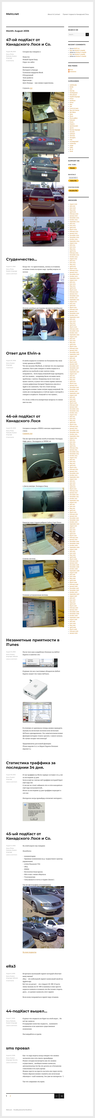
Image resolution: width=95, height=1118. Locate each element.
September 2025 (74, 222)
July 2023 (72, 261)
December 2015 (74, 409)
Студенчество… (21, 259)
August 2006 (73, 619)
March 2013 (73, 467)
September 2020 (74, 317)
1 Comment (9, 367)
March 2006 (73, 629)
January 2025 (73, 233)
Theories (72, 136)
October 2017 (73, 370)
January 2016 (73, 407)
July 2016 (72, 397)
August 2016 (73, 395)
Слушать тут (27, 433)
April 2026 (73, 212)
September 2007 (74, 594)
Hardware (73, 100)
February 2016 (74, 405)
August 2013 (73, 457)
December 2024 (74, 235)
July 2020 (72, 319)
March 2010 (73, 535)
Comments (72, 71)
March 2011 (73, 512)
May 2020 (72, 323)
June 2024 (73, 247)
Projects (72, 124)
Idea (71, 104)
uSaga (71, 145)
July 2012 (72, 481)
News (7, 54)
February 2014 (74, 448)
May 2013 (72, 463)
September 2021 (74, 300)
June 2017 (72, 378)
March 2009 (73, 559)
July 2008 (72, 574)
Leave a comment (11, 273)
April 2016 (73, 401)
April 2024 (73, 251)
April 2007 (73, 604)
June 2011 (72, 506)
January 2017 (73, 385)
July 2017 (72, 376)
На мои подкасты (29, 952)
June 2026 (73, 208)
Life (71, 106)
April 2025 (73, 227)
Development (74, 93)
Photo (12, 54)
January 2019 (73, 350)
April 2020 (73, 325)
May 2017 (72, 379)
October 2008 (74, 569)
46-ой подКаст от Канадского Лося (23, 418)
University (73, 143)
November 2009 (74, 543)
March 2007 (73, 606)
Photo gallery (73, 118)
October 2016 (73, 391)
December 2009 (74, 541)
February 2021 (74, 309)
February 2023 (74, 270)
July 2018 (72, 358)
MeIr (71, 50)
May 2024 (72, 249)
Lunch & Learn (74, 108)
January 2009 (74, 563)
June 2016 (73, 399)
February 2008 (74, 584)
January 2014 (73, 450)
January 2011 (73, 516)
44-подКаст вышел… (26, 1011)
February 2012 (74, 491)
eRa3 (11, 966)
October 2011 (73, 498)
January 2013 (73, 471)
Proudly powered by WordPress (23, 1110)
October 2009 (74, 545)
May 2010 (72, 532)
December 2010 (74, 518)
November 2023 (74, 255)
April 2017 (73, 381)
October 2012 (73, 475)
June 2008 (73, 576)
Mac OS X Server (74, 110)
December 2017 (74, 366)
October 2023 (73, 257)
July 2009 (72, 551)
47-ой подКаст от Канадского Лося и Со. (28, 42)
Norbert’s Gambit (80, 50)
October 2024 (74, 239)
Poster (71, 122)
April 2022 (73, 288)
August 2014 (73, 438)
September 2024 (74, 241)
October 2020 (74, 315)
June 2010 (72, 530)
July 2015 (72, 417)
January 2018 (73, 364)
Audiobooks (73, 85)
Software (15, 656)
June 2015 (72, 418)
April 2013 (73, 465)
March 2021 (73, 307)
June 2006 (73, 623)
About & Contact (54, 14)
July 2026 (72, 206)
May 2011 (72, 508)
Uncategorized (74, 141)
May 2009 (73, 555)
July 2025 (72, 223)
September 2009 (74, 547)
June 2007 (73, 600)
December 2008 (74, 565)
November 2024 (74, 237)
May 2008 (72, 578)
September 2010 (74, 524)
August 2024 (73, 243)
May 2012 (72, 485)
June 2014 (72, 442)
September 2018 (74, 354)
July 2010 (72, 528)
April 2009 (73, 557)
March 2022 (73, 290)
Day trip (72, 91)
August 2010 (73, 526)
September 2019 (74, 335)
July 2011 (72, 504)
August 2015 (73, 415)
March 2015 (73, 424)
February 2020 (74, 329)
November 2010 (74, 520)
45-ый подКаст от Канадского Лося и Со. (28, 836)
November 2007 (74, 590)
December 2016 (74, 387)
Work (71, 151)
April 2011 (72, 510)
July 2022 (72, 282)
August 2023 (73, 259)
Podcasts (9, 56)
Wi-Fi (71, 149)
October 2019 (73, 333)
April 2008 (73, 580)
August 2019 (73, 337)
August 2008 (73, 573)
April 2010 (73, 534)
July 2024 (72, 245)
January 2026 (74, 216)
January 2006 (74, 633)
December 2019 (74, 331)
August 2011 (73, 502)
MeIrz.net (12, 14)
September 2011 (74, 500)
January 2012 (73, 493)
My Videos (73, 112)
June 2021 (72, 303)
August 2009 (73, 549)
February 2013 (74, 469)
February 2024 (74, 253)
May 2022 (72, 286)
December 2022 (74, 274)
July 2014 (72, 440)
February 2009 (74, 561)
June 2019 (73, 340)
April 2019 (73, 344)
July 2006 (72, 621)
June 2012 (72, 483)
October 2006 (74, 615)
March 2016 (73, 403)
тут (31, 88)
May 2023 (72, 264)
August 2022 (73, 280)
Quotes (72, 128)
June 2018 (72, 360)
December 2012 (74, 473)
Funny (71, 98)
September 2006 (74, 617)
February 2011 (74, 514)
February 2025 (74, 231)
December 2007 (74, 588)
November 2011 (74, 496)
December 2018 (74, 352)
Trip (71, 139)
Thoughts (73, 137)
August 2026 (73, 204)
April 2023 (73, 266)
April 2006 (73, 627)
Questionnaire (74, 126)
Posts (71, 69)
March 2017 (73, 383)
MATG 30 (76, 48)
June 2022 (73, 284)
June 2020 (73, 321)
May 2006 (73, 625)
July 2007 (72, 598)
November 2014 (74, 432)
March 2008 (73, 582)
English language (75, 97)
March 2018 (73, 362)
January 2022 (73, 294)
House (71, 102)
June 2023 (73, 262)
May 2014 (72, 444)
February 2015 (74, 426)
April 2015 (73, 422)
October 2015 (73, 413)
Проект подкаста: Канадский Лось (76, 14)
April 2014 (73, 446)
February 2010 (74, 537)
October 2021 (73, 298)
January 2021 (73, 311)
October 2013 (73, 456)
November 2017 (74, 368)
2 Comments (10, 60)
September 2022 (74, 278)
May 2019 (72, 342)
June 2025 (73, 225)
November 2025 (74, 218)
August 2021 (73, 301)
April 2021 (73, 305)
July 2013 (72, 459)
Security (15, 1060)
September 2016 (74, 393)
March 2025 (73, 229)
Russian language (11, 271)
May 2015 (72, 420)
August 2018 (73, 356)
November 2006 (74, 613)
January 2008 (73, 586)
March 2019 (73, 346)
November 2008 (74, 567)
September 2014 (74, 436)
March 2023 (73, 268)
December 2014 (74, 430)
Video (71, 147)
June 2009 (73, 553)
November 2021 (74, 296)
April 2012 (73, 487)
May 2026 (73, 210)
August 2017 (73, 374)
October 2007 (74, 592)
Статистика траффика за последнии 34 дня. (30, 765)
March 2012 (73, 489)
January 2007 (73, 610)
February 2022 (74, 292)
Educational (73, 95)
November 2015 (74, 411)
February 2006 (74, 631)
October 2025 (74, 220)
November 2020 (74, 313)
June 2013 (72, 461)
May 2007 (72, 602)
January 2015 (73, 428)
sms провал (18, 1048)
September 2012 (74, 477)
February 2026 (74, 214)
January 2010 (73, 539)
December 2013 (74, 452)
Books (71, 87)
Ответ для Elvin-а (23, 353)
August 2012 (73, 479)
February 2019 (74, 348)
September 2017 (74, 372)
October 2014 (73, 434)
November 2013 (74, 454)
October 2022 (74, 276)
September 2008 (74, 571)
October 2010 (73, 522)
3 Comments (10, 980)
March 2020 (73, 327)
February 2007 (74, 608)
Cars (71, 89)
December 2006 (74, 612)
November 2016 (74, 389)
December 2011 (74, 495)
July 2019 (72, 339)
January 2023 (73, 272)
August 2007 (73, 596)
